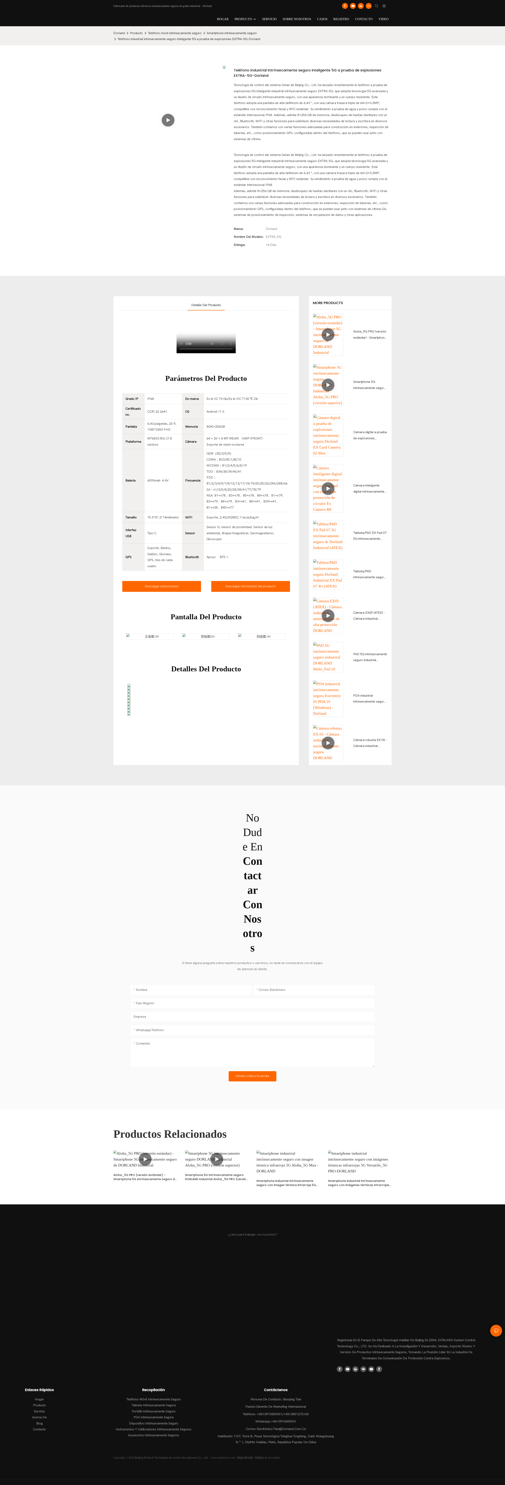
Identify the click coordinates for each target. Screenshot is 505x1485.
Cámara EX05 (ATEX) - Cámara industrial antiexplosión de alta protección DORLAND (369, 616)
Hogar (39, 1399)
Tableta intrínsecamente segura (154, 1405)
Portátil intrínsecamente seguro (154, 1411)
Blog (39, 1423)
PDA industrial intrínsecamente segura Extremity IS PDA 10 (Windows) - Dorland (369, 699)
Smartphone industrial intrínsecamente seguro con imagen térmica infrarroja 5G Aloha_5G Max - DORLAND (286, 1183)
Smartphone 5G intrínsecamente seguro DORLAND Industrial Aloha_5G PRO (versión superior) (369, 385)
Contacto (39, 1429)
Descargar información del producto (250, 586)
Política (259, 1457)
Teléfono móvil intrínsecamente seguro (175, 33)
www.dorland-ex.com (223, 1457)
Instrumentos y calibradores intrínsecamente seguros (153, 1429)
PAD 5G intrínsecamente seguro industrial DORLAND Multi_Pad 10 (370, 657)
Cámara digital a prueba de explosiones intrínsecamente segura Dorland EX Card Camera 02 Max (370, 435)
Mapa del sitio (245, 1457)
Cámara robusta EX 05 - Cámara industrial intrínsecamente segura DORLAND (370, 743)
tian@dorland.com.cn (289, 1429)
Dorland (119, 33)
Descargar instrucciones (162, 586)
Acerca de (39, 1417)
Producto (136, 33)
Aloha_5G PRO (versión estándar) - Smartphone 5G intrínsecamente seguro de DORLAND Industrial (369, 335)
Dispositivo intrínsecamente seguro (153, 1423)
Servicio (39, 1411)
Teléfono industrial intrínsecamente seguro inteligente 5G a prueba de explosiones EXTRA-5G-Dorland (189, 39)
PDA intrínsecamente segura (154, 1417)
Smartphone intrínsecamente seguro (232, 33)
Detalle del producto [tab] (206, 305)
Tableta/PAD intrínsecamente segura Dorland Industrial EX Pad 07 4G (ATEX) (369, 575)
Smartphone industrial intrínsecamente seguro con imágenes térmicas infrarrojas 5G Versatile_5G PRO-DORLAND (358, 1183)
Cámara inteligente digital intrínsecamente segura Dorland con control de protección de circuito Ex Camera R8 (370, 489)
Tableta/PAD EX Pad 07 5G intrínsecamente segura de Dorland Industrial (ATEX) (370, 536)
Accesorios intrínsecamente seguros (153, 1435)
